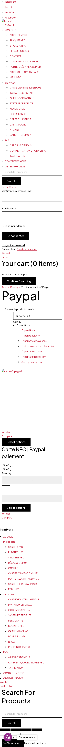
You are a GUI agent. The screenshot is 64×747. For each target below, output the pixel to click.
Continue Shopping (19, 281)
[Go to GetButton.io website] (8, 744)
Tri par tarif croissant (32, 351)
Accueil (5, 286)
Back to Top (6, 685)
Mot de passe (9, 208)
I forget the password (13, 245)
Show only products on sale (19, 309)
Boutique (15, 286)
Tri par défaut (28, 330)
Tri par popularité (30, 335)
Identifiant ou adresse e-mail (17, 190)
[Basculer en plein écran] (16, 730)
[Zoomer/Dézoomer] (5, 730)
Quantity (6, 473)
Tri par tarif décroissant (33, 356)
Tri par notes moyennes (34, 340)
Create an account (27, 249)
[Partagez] (26, 730)
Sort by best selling (31, 361)
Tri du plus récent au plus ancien (37, 346)
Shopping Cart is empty (14, 274)
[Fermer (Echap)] (37, 730)
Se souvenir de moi (14, 225)
